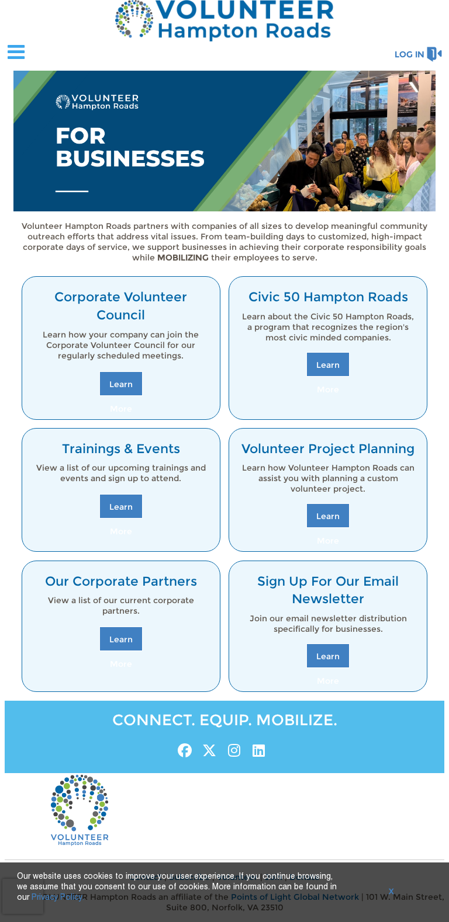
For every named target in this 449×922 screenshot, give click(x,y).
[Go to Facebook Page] (183, 750)
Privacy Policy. (58, 898)
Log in (409, 54)
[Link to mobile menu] (16, 51)
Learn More (121, 387)
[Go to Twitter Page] (207, 750)
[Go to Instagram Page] (232, 750)
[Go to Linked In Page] (256, 750)
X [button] (391, 892)
